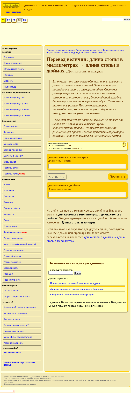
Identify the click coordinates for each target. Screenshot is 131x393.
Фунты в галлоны (12, 319)
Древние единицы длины (16, 103)
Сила (6, 220)
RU (19, 20)
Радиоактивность (12, 280)
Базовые (6, 52)
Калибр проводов (15, 232)
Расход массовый (12, 262)
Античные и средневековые (16, 92)
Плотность (9, 196)
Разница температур (14, 250)
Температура (10, 87)
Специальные (9, 121)
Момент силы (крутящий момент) (20, 244)
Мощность (9, 214)
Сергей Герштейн (30, 380)
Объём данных (11, 290)
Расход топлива (11, 126)
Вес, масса (9, 57)
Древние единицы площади (17, 115)
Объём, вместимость (14, 69)
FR (24, 20)
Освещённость (11, 268)
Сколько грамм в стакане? (16, 325)
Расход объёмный (12, 256)
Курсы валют (10, 162)
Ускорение (9, 190)
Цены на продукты (13, 138)
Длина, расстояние (13, 63)
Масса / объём (11, 144)
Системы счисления (13, 156)
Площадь (8, 75)
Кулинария (9, 132)
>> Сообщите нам (12, 353)
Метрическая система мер (16, 313)
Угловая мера (10, 226)
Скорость (8, 81)
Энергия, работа (12, 208)
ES (8, 20)
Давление (8, 202)
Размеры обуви (11, 168)
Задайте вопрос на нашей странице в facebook (76, 289)
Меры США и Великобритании (18, 337)
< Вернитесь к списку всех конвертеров (72, 294)
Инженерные (8, 179)
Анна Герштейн (45, 380)
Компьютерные (9, 285)
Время (7, 184)
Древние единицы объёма (16, 109)
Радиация (8, 274)
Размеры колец (14, 174)
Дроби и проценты (13, 150)
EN (3, 20)
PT (13, 20)
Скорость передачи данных (17, 296)
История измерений (13, 343)
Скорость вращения (13, 238)
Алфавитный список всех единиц (20, 307)
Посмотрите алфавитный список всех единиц (75, 283)
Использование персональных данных (19, 363)
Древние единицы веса (15, 97)
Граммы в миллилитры (15, 331)
